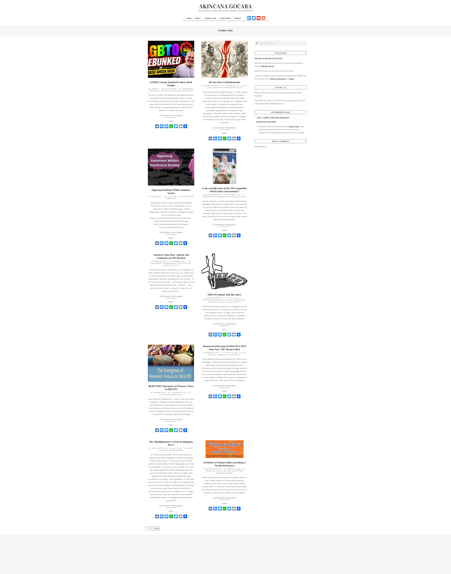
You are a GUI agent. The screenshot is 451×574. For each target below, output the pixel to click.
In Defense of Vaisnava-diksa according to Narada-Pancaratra (225, 464)
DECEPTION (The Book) (266, 121)
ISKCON (185, 91)
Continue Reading (171, 115)
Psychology (233, 197)
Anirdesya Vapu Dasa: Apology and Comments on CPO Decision (171, 256)
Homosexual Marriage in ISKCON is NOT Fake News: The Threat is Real (224, 347)
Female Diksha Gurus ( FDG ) (223, 300)
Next (157, 528)
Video (191, 91)
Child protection (209, 197)
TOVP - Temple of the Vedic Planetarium (272, 117)
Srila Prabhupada (176, 450)
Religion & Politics (233, 302)
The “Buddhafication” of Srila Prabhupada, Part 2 (171, 443)
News (223, 302)
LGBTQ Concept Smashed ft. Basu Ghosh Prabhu (171, 83)
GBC (244, 352)
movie (291, 79)
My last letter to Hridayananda (224, 82)
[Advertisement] (225, 554)
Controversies (187, 89)
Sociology (242, 197)
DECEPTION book (278, 79)
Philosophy (220, 473)
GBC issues (212, 355)
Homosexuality (167, 91)
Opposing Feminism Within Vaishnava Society (171, 191)
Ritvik (166, 450)
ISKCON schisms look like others (224, 294)
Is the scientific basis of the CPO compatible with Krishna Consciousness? (224, 190)
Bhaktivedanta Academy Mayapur (164, 263)
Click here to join (267, 66)
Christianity (207, 300)
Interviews (177, 91)
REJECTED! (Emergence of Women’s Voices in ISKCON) (171, 387)
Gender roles (154, 91)
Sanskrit (229, 473)
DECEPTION (294, 126)
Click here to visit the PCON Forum (268, 58)
